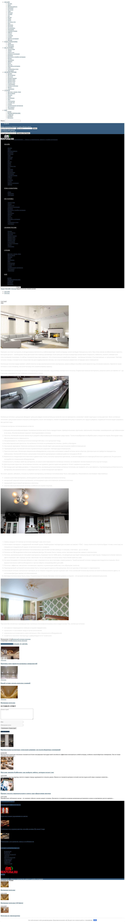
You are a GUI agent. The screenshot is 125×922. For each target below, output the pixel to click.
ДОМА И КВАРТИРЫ (10, 41)
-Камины (10, 55)
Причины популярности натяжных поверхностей (19, 663)
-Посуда (9, 64)
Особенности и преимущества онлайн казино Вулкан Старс (23, 829)
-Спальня (10, 35)
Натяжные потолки (8, 703)
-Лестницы (10, 60)
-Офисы (9, 32)
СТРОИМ (7, 90)
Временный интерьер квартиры (21, 639)
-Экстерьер (10, 46)
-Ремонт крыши (12, 78)
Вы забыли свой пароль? (8, 130)
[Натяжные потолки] (9, 698)
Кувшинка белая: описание (19, 640)
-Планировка (11, 28)
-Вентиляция (11, 93)
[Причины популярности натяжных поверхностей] (10, 658)
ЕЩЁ (5, 110)
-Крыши (9, 95)
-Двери (9, 51)
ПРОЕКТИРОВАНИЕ (13, 113)
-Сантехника (11, 84)
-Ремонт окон (11, 79)
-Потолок (10, 26)
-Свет (9, 67)
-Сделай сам (11, 102)
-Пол (8, 23)
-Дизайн (9, 14)
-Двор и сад (10, 52)
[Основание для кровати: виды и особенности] (5, 838)
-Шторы (9, 40)
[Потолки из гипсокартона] (5, 912)
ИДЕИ (9, 111)
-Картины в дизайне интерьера (16, 57)
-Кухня (9, 17)
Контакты (10, 118)
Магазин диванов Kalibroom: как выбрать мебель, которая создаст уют (27, 772)
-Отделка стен (11, 22)
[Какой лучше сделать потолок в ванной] (9, 678)
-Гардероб (10, 8)
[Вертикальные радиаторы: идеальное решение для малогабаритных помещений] (7, 746)
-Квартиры (10, 44)
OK (95, 920)
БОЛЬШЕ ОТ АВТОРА (20, 644)
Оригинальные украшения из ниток (14, 816)
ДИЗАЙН (7, 2)
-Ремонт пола (11, 81)
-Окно (9, 20)
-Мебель (9, 61)
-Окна (9, 63)
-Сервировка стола (12, 69)
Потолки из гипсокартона (10, 916)
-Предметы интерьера (13, 66)
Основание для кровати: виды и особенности (17, 841)
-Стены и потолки (12, 86)
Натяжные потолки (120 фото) (12, 903)
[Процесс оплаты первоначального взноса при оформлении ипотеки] (7, 790)
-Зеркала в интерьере (13, 54)
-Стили (9, 37)
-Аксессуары (11, 49)
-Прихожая (10, 29)
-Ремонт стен (11, 83)
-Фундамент (11, 107)
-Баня (9, 5)
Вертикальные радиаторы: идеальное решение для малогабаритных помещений (30, 750)
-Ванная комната (12, 6)
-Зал (8, 15)
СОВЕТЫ (10, 114)
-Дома (9, 43)
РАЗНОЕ (10, 116)
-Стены (9, 34)
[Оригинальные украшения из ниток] (5, 813)
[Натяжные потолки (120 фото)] (5, 899)
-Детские (10, 12)
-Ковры (9, 58)
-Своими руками (12, 31)
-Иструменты (11, 75)
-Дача (9, 11)
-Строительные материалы (15, 105)
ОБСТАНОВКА (9, 47)
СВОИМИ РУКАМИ (10, 72)
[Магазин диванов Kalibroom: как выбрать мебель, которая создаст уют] (7, 769)
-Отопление (10, 98)
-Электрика (10, 89)
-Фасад (9, 87)
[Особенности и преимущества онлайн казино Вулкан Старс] (5, 825)
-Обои (9, 19)
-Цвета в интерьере (13, 38)
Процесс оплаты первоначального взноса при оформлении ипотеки (26, 793)
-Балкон (9, 3)
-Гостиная (10, 9)
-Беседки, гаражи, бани (14, 92)
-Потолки (10, 25)
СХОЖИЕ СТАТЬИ (7, 644)
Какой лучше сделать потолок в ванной (15, 683)
